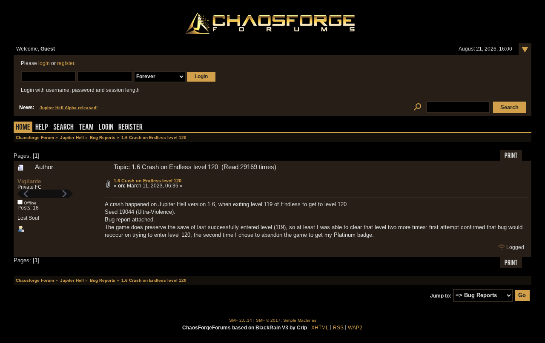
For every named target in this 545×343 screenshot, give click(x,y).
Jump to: (440, 295)
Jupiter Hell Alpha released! (69, 107)
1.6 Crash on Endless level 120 (147, 180)
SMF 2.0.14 (240, 320)
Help (41, 128)
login (44, 63)
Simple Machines (299, 320)
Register (130, 128)
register (65, 63)
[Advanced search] (417, 107)
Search (63, 128)
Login (106, 128)
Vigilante (29, 181)
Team (86, 128)
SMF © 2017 (268, 320)
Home (23, 128)
